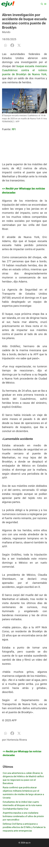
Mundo (6, 32)
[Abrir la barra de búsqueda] (42, 4)
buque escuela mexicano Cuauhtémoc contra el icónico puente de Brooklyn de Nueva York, (24, 70)
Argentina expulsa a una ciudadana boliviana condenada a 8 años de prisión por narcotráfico (23, 816)
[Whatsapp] (5, 45)
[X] (19, 45)
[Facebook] (12, 45)
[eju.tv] (8, 4)
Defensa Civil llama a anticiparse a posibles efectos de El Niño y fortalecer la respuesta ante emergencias (24, 827)
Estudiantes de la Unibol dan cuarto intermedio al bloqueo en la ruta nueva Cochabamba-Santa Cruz (22, 805)
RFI (14, 129)
